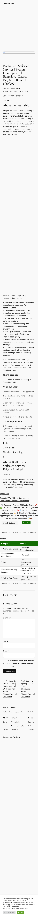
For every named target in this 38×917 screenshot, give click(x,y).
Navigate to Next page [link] (21, 535)
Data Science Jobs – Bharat (14, 91)
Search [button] (27, 522)
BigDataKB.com (8, 3)
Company (5, 544)
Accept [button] (20, 912)
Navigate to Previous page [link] (17, 535)
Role (22, 544)
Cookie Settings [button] (9, 912)
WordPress (16, 737)
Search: (13, 538)
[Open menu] (34, 3)
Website (6, 475)
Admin (18, 88)
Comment (7, 618)
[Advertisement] (19, 27)
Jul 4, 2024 (7, 88)
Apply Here (4, 494)
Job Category (10, 523)
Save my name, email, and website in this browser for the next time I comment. (19, 663)
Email (6, 651)
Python (26, 91)
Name (6, 641)
